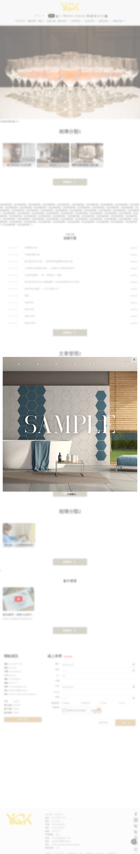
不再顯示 (71, 494)
